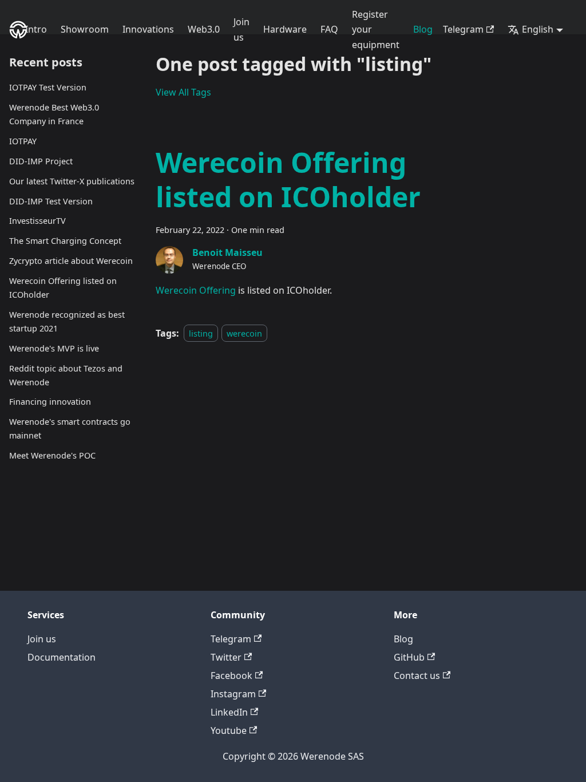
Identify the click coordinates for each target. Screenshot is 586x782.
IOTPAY (23, 141)
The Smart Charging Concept (65, 240)
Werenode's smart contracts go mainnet (69, 428)
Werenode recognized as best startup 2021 (67, 321)
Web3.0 (204, 29)
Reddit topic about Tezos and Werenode (65, 375)
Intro (36, 29)
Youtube (229, 730)
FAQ (329, 29)
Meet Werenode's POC (52, 455)
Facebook (231, 675)
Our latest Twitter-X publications (71, 181)
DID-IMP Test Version (51, 201)
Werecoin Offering (196, 290)
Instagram (233, 694)
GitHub (409, 657)
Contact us (417, 675)
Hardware (285, 29)
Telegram (463, 29)
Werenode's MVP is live (54, 348)
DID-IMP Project (41, 161)
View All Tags (183, 92)
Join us (241, 29)
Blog (423, 29)
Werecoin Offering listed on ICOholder (63, 287)
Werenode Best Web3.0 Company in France (54, 114)
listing (201, 333)
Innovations (148, 29)
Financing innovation (50, 401)
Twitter (226, 657)
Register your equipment (375, 29)
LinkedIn (229, 712)
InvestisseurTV (37, 220)
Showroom (85, 29)
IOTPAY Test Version (47, 87)
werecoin (244, 333)
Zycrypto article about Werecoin (71, 260)
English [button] (537, 29)
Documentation (61, 657)
